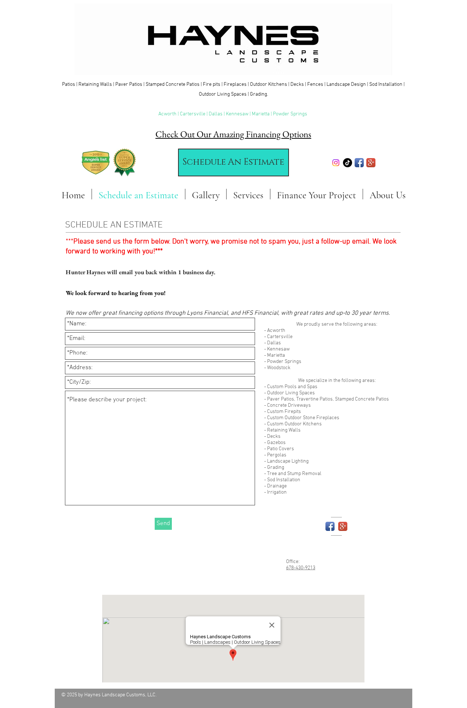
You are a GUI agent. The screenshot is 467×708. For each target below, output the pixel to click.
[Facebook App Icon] (359, 162)
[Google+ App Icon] (370, 162)
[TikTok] (347, 162)
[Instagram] (335, 162)
